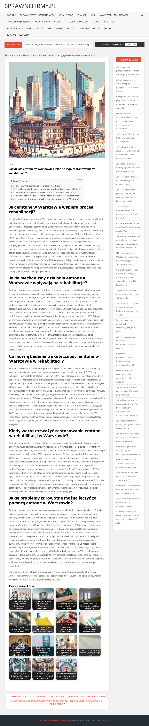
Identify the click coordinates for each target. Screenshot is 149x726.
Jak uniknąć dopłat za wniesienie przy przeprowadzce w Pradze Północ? (71, 44)
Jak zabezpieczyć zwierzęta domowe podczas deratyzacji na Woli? (128, 502)
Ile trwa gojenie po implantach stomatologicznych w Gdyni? (125, 326)
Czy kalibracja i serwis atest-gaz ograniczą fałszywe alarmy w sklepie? (128, 450)
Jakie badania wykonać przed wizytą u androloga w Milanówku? (127, 294)
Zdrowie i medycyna (18, 35)
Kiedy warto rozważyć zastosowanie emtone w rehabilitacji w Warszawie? (46, 196)
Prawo (95, 21)
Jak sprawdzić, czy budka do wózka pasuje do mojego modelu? (127, 180)
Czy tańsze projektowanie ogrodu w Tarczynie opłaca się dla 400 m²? (128, 227)
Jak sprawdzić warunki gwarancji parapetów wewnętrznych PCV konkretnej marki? (126, 195)
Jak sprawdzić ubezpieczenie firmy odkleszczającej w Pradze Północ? (127, 212)
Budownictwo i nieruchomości (37, 15)
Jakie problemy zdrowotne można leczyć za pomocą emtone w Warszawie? (46, 199)
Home (10, 55)
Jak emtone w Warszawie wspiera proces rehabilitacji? (37, 186)
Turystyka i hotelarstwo (61, 28)
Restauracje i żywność (19, 28)
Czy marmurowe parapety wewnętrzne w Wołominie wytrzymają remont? (128, 489)
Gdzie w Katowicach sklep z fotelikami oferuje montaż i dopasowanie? (128, 463)
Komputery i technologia (114, 15)
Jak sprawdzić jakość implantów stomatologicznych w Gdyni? (125, 342)
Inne (93, 15)
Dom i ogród (66, 15)
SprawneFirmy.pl (30, 5)
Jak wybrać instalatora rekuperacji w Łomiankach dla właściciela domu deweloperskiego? (128, 153)
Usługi (107, 28)
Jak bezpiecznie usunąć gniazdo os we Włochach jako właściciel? (127, 391)
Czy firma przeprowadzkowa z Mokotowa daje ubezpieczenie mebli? (125, 359)
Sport (40, 28)
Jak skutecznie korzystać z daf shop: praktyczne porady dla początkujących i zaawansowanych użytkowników (57, 702)
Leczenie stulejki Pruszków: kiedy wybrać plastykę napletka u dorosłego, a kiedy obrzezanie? (127, 121)
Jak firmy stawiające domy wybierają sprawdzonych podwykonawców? (128, 437)
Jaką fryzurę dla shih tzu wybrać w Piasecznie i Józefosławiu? (127, 476)
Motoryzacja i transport (49, 21)
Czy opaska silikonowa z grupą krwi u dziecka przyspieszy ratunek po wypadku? (127, 102)
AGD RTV (11, 15)
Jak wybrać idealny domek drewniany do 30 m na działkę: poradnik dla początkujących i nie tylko (58, 696)
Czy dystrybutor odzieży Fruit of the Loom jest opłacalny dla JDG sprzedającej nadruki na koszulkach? (127, 277)
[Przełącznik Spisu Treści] (78, 181)
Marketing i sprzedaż (19, 21)
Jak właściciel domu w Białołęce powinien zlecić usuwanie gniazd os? (127, 167)
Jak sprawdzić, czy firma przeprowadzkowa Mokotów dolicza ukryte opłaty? (127, 309)
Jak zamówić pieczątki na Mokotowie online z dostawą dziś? (127, 138)
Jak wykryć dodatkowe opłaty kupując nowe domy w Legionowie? (128, 424)
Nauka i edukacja (77, 21)
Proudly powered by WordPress (54, 720)
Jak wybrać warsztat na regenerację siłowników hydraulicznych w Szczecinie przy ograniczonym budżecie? (127, 408)
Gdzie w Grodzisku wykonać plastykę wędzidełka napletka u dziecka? (126, 376)
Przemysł (108, 21)
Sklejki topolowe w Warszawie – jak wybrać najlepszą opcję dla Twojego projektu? (127, 259)
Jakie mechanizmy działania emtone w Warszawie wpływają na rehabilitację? (47, 189)
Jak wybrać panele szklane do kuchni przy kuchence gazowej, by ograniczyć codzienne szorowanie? (128, 242)
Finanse (82, 15)
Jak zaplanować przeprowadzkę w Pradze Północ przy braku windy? (128, 71)
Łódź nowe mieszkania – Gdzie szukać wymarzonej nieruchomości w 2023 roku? (127, 517)
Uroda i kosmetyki (89, 28)
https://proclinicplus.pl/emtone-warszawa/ (39, 579)
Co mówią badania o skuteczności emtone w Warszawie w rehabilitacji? (45, 192)
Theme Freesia (101, 720)
